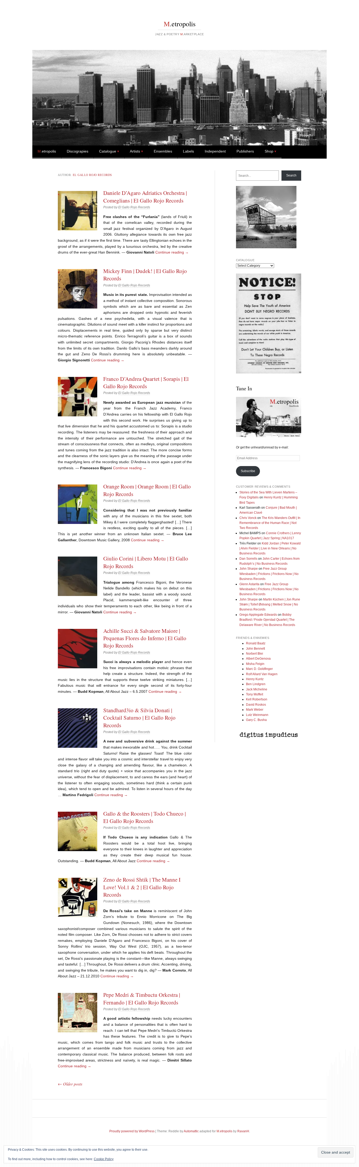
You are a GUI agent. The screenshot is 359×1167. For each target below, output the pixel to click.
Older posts (70, 1084)
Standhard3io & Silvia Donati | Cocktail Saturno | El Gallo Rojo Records (139, 717)
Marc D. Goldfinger (259, 669)
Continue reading (172, 252)
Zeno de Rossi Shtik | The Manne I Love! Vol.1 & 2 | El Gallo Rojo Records (142, 887)
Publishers (245, 151)
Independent (215, 151)
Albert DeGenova (258, 658)
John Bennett (255, 648)
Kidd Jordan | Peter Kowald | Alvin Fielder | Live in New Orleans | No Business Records (270, 548)
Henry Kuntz (255, 679)
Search (291, 175)
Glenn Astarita (249, 584)
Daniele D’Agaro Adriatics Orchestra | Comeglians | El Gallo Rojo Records (145, 196)
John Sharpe (248, 568)
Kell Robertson (256, 699)
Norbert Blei (254, 653)
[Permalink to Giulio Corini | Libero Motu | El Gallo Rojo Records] (77, 576)
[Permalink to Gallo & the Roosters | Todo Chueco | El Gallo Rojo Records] (77, 831)
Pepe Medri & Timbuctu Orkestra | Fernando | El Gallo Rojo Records (141, 998)
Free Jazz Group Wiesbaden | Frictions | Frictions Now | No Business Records (269, 574)
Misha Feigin (255, 664)
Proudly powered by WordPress (132, 1131)
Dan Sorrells (248, 558)
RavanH (243, 1131)
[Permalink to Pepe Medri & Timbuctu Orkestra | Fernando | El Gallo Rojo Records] (77, 1012)
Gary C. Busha (256, 720)
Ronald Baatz (255, 643)
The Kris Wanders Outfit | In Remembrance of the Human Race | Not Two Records (269, 523)
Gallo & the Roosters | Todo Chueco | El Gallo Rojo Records (144, 817)
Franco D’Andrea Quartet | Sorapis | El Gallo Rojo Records (146, 382)
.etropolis (180, 23)
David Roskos (256, 704)
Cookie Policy (104, 1159)
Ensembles (163, 151)
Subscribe (248, 471)
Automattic (191, 1131)
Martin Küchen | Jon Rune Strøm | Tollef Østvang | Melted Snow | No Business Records (269, 605)
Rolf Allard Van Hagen (262, 674)
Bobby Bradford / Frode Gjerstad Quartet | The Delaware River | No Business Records (267, 620)
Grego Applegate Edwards (258, 615)
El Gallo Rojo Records (92, 174)
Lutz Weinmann (257, 715)
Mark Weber (254, 709)
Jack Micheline (256, 689)
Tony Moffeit (254, 694)
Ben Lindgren (255, 684)
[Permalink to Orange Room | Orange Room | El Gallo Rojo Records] (77, 504)
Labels (188, 151)
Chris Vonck (248, 518)
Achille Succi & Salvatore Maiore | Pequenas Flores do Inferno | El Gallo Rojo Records (144, 638)
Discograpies (77, 151)
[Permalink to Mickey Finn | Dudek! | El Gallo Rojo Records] (77, 289)
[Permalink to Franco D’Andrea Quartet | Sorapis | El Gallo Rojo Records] (77, 396)
